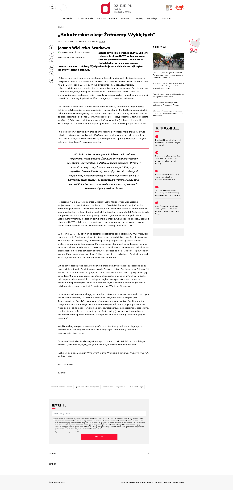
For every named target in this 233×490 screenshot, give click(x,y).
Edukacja (166, 18)
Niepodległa (152, 18)
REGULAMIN (167, 482)
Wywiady (67, 18)
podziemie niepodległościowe (114, 387)
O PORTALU (124, 482)
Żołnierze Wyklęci (136, 387)
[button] (148, 453)
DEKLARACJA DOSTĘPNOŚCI (137, 482)
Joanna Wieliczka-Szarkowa (61, 387)
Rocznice (101, 18)
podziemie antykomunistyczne (87, 387)
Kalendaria (126, 18)
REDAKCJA (150, 482)
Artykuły (139, 18)
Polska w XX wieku (84, 18)
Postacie (113, 18)
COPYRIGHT (158, 482)
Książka (102, 41)
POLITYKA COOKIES (178, 482)
